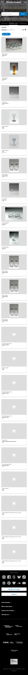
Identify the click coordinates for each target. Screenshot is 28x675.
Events (3, 23)
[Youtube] (24, 583)
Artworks (13, 23)
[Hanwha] (14, 651)
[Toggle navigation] (25, 2)
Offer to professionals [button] (6, 606)
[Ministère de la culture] (14, 661)
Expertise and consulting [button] (7, 610)
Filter (23, 30)
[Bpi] (9, 627)
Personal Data (18, 668)
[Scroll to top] (25, 672)
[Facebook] (8, 577)
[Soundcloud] (19, 583)
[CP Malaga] (18, 635)
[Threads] (14, 577)
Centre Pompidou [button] (5, 602)
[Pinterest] (8, 583)
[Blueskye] (19, 577)
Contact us (14, 594)
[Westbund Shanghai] (20, 643)
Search (22, 14)
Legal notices (5, 668)
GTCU (14, 668)
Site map (10, 668)
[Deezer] (14, 583)
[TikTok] (24, 577)
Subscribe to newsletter (14, 589)
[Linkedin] (3, 583)
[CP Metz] (10, 635)
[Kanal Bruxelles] (9, 643)
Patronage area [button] (5, 614)
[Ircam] (19, 627)
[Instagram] (3, 577)
